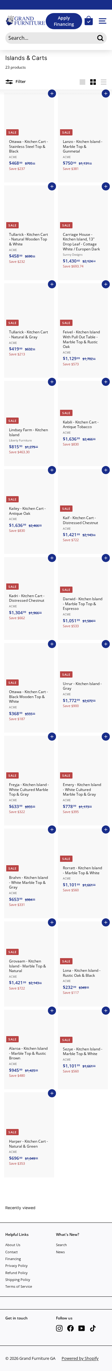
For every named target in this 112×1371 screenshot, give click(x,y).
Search (61, 1244)
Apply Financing (64, 21)
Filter (20, 82)
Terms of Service (18, 1286)
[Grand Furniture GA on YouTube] (81, 1328)
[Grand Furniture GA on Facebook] (70, 1328)
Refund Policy (16, 1272)
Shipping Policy (17, 1279)
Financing (13, 1258)
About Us (12, 1244)
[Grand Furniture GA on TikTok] (93, 1328)
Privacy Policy (16, 1265)
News (60, 1252)
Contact (11, 1252)
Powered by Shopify (80, 1358)
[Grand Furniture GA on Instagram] (59, 1328)
